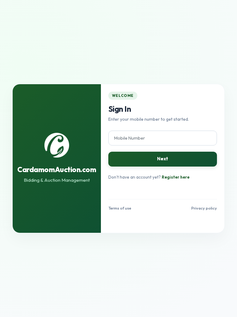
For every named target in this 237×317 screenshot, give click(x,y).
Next (162, 159)
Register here (175, 177)
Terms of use (119, 208)
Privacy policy (204, 208)
